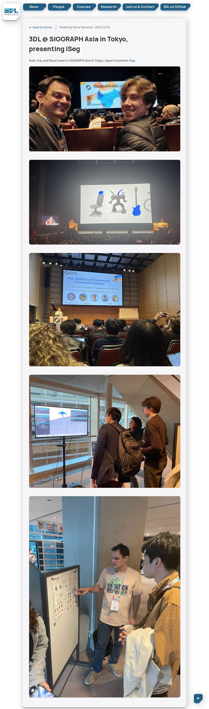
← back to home (40, 27)
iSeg (132, 60)
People (58, 6)
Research (109, 6)
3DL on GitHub (174, 6)
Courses (84, 6)
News (34, 6)
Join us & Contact (140, 6)
